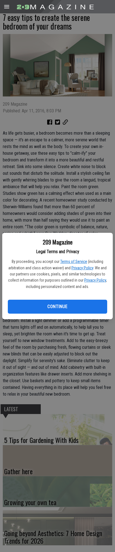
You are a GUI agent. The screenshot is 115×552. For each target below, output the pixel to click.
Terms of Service (73, 261)
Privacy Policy (82, 268)
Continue (57, 306)
